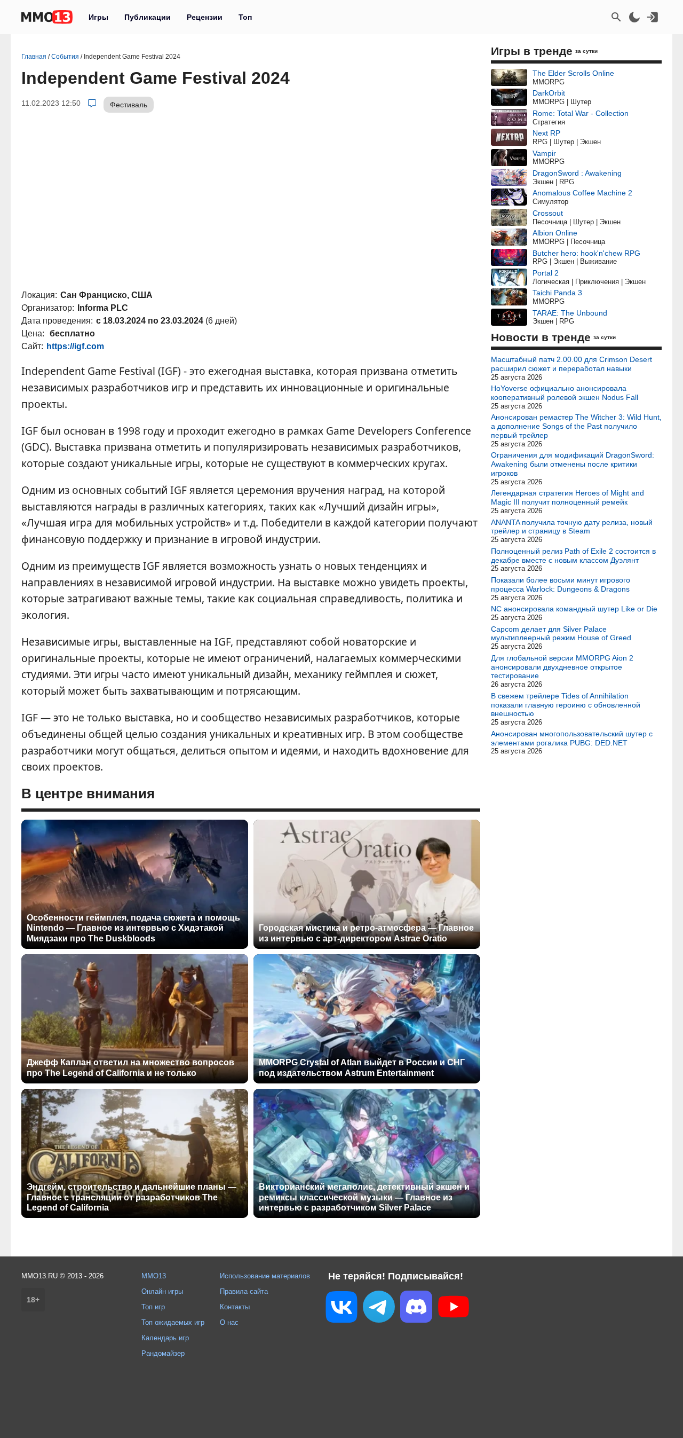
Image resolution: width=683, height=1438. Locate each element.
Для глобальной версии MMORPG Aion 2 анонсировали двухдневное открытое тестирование (562, 667)
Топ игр (153, 1307)
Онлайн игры (162, 1291)
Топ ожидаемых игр (172, 1322)
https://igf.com (75, 346)
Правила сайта (244, 1291)
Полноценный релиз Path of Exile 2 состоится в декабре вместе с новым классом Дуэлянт (573, 555)
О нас (229, 1322)
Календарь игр (165, 1338)
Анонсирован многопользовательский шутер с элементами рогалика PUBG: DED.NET (572, 738)
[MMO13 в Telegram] (379, 1309)
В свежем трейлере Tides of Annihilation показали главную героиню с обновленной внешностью (565, 705)
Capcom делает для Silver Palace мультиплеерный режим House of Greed (561, 633)
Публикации (147, 17)
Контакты (235, 1307)
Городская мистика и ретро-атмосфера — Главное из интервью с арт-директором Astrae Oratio (366, 932)
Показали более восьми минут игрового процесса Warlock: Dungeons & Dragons (560, 584)
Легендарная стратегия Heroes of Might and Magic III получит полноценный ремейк (567, 497)
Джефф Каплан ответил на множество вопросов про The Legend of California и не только (130, 1067)
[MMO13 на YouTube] (454, 1309)
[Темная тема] (634, 17)
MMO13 (153, 1276)
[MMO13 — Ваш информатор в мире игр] (47, 17)
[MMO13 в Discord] (416, 1309)
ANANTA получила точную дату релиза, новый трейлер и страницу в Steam (572, 527)
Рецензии (205, 17)
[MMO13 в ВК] (341, 1309)
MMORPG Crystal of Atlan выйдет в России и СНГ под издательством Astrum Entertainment (362, 1067)
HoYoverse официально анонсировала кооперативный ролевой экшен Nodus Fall (564, 393)
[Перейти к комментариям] (92, 103)
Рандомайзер (163, 1353)
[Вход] (653, 17)
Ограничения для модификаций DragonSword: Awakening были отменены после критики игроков (572, 464)
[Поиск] (616, 17)
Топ (245, 17)
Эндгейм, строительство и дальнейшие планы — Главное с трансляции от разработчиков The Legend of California (131, 1197)
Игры (98, 17)
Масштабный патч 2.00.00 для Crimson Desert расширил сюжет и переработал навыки (571, 364)
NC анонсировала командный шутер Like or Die (574, 608)
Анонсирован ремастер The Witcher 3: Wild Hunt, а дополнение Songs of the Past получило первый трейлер (576, 426)
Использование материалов (265, 1276)
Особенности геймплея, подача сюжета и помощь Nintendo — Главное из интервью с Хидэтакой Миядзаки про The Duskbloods (133, 927)
